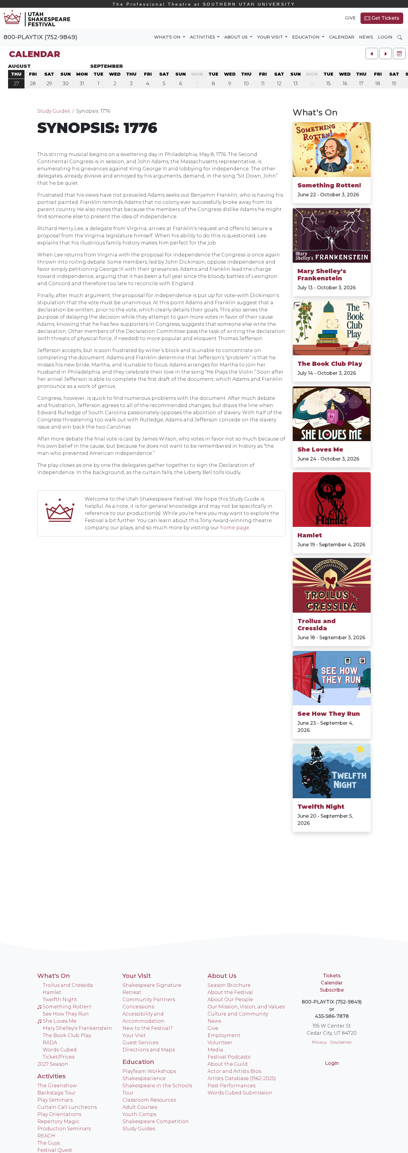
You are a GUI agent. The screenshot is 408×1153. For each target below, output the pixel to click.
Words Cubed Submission (240, 1093)
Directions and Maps (148, 1050)
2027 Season (52, 1064)
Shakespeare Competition (155, 1121)
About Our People (230, 999)
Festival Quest (54, 1150)
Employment (224, 1035)
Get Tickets (384, 18)
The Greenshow (57, 1085)
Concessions (138, 1007)
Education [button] (306, 37)
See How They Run (328, 713)
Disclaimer (341, 1042)
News (366, 37)
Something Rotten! (329, 185)
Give (350, 18)
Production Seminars (64, 1128)
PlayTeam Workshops (149, 1071)
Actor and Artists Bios (234, 1071)
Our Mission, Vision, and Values (246, 1007)
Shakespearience (144, 1078)
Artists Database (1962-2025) (242, 1078)
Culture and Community (238, 1014)
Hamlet (309, 535)
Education (138, 1061)
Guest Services (140, 1042)
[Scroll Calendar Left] (372, 53)
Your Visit (136, 975)
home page (234, 527)
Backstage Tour (56, 1093)
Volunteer (220, 1042)
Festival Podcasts (229, 1057)
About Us (222, 975)
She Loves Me (320, 449)
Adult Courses (139, 1107)
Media (215, 1050)
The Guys (48, 1143)
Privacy (319, 1042)
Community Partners (148, 999)
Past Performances (231, 1085)
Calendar (341, 37)
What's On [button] (168, 37)
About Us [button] (236, 37)
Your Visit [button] (270, 37)
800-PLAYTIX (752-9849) (40, 37)
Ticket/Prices (58, 1057)
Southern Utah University (204, 4)
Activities (51, 1076)
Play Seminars (55, 1100)
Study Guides (53, 111)
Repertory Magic (58, 1121)
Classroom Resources (149, 1100)
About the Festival (230, 992)
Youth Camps (139, 1114)
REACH (46, 1136)
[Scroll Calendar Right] (385, 53)
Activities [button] (203, 37)
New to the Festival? (147, 1028)
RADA (50, 1042)
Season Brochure (229, 985)
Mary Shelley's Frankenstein (321, 274)
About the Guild (228, 1064)
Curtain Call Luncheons (67, 1107)
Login (385, 37)
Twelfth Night (320, 806)
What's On (315, 112)
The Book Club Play (329, 363)
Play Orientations (59, 1114)
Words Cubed (60, 1050)
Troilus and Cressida (316, 624)
